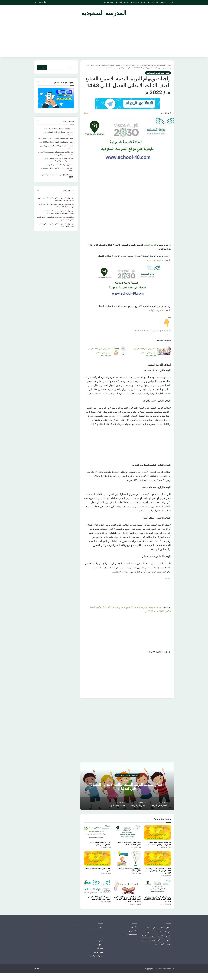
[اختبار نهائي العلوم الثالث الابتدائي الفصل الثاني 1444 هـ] (119, 350)
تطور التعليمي (98, 948)
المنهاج (168, 940)
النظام (160, 940)
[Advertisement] (104, 38)
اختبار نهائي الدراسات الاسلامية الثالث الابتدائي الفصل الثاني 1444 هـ (127, 786)
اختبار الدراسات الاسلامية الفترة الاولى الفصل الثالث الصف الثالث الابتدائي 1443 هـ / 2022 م (127, 899)
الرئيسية (170, 2)
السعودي (158, 932)
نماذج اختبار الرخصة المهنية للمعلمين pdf (58, 128)
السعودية (149, 932)
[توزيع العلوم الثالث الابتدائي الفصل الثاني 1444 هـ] (127, 858)
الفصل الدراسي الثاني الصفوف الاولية (122, 65)
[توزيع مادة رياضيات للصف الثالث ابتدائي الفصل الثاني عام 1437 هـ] (157, 832)
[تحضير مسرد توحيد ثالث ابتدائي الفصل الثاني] (97, 858)
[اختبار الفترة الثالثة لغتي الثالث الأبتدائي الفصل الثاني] (97, 832)
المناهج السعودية (155, 260)
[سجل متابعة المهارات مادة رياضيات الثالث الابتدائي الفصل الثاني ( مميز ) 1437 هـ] (157, 858)
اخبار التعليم (109, 2)
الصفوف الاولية (156, 310)
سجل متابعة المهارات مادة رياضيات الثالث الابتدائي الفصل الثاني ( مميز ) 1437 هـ (158, 870)
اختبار (168, 928)
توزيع (168, 944)
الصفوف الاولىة (142, 65)
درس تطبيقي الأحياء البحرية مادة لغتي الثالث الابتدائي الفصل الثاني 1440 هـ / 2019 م (157, 899)
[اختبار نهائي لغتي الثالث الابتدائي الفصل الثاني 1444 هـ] (164, 350)
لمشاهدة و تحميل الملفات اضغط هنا (152, 330)
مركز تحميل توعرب (96, 956)
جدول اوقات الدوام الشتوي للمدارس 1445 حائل (56, 142)
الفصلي (160, 936)
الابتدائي (161, 928)
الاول (153, 928)
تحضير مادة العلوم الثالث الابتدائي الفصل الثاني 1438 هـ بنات (99, 898)
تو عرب (100, 941)
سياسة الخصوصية (131, 934)
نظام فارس (133, 931)
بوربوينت (152, 940)
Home (166, 65)
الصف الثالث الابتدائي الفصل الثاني (97, 65)
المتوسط (152, 936)
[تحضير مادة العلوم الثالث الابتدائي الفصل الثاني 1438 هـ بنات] (97, 886)
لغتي (155, 944)
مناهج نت (99, 944)
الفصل (168, 936)
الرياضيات (167, 932)
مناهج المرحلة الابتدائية (157, 2)
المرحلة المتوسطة (139, 2)
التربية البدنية (150, 244)
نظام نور (134, 927)
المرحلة (144, 936)
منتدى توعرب (98, 952)
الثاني (147, 928)
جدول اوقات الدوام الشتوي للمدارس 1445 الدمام (55, 138)
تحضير (144, 940)
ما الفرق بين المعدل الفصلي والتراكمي (59, 165)
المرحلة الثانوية (123, 2)
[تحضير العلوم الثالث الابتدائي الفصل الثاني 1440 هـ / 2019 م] (127, 832)
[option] (127, 786)
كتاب (162, 944)
